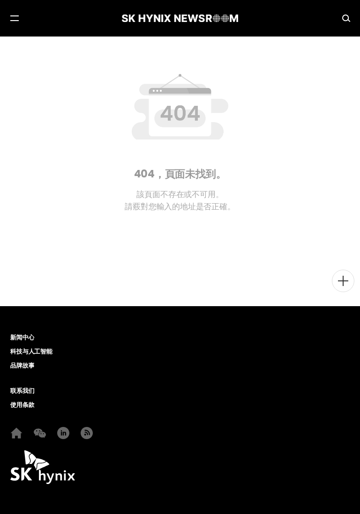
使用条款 (22, 405)
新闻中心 (22, 337)
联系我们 (22, 391)
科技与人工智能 (31, 351)
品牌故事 (22, 365)
